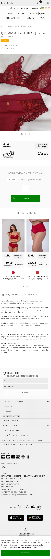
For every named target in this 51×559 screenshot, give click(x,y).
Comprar (25, 198)
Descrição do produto (12, 295)
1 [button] (22, 134)
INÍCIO (3, 26)
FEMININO (10, 26)
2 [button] (25, 134)
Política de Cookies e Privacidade (25, 547)
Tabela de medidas (31, 295)
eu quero (25, 392)
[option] (25, 92)
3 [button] (29, 134)
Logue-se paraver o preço (42, 146)
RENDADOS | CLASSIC (20, 26)
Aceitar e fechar (25, 553)
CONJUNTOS (31, 26)
